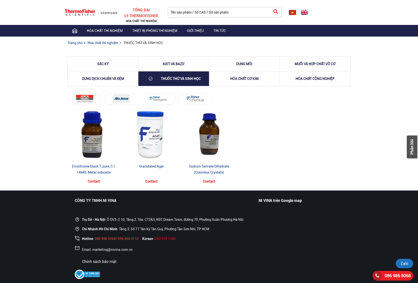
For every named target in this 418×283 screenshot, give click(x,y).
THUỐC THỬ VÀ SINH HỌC (143, 43)
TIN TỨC (219, 31)
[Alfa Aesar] (121, 98)
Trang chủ (74, 43)
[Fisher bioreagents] (158, 98)
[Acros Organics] (85, 98)
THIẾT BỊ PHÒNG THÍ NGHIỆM (154, 31)
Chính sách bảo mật (99, 261)
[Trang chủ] (74, 31)
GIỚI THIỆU (195, 31)
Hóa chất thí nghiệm (105, 31)
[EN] (304, 12)
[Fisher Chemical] (195, 98)
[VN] (292, 12)
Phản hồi (412, 146)
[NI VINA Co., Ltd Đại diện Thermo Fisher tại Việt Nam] (91, 12)
